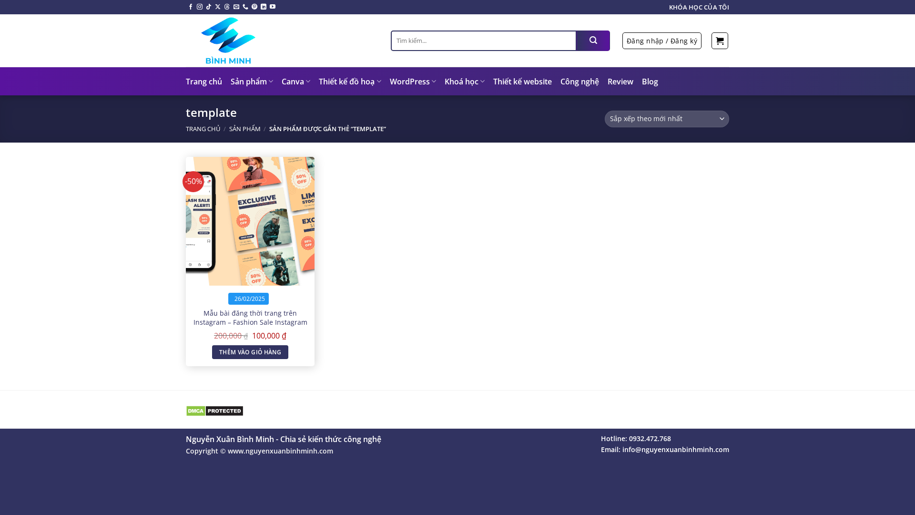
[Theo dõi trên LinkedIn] (263, 7)
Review (620, 81)
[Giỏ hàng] (720, 40)
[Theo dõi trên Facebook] (190, 7)
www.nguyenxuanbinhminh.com (280, 450)
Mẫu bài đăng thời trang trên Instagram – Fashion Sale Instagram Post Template (250, 322)
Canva (293, 81)
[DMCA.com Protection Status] (215, 410)
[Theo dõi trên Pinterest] (254, 7)
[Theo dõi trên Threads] (227, 7)
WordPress (410, 81)
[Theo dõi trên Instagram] (200, 7)
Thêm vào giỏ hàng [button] (250, 352)
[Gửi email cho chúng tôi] (236, 7)
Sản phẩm (249, 81)
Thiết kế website (522, 81)
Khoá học (461, 81)
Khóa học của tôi (699, 7)
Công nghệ (579, 81)
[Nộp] (593, 41)
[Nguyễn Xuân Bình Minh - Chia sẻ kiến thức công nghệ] (281, 40)
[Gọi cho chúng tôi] (245, 7)
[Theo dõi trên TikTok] (209, 7)
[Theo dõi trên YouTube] (272, 7)
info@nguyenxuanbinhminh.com (675, 449)
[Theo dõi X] (218, 7)
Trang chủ (204, 81)
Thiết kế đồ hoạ (347, 81)
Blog (650, 81)
